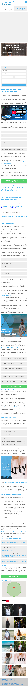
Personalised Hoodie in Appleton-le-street (10, 683)
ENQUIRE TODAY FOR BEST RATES (14, 181)
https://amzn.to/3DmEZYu (9, 199)
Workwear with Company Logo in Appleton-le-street (12, 684)
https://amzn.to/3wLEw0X (9, 190)
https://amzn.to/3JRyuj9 (19, 216)
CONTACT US (14, 576)
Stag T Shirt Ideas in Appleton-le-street (10, 680)
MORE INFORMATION (14, 386)
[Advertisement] (14, 27)
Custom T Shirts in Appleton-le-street (9, 679)
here (21, 195)
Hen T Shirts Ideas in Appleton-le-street (10, 681)
